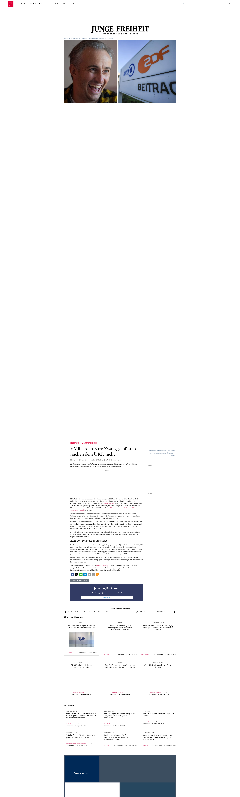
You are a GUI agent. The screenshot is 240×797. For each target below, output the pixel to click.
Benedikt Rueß (108, 724)
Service (75, 4)
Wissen (49, 4)
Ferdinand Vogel (147, 722)
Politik (23, 4)
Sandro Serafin (70, 724)
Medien (73, 460)
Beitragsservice (109, 503)
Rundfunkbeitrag (102, 566)
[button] (183, 4)
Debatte (40, 4)
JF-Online (69, 652)
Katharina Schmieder (78, 692)
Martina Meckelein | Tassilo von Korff (76, 743)
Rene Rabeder (145, 654)
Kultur (57, 4)
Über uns (66, 4)
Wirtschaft (32, 4)
